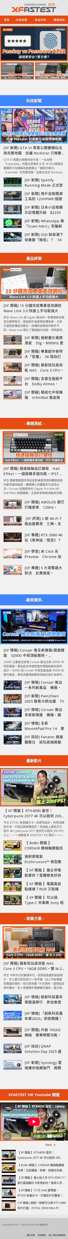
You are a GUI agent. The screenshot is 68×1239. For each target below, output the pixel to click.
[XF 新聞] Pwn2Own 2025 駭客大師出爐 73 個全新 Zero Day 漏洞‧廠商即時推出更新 (45, 699)
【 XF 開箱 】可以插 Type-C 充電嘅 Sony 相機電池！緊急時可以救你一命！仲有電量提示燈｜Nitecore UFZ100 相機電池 (44, 900)
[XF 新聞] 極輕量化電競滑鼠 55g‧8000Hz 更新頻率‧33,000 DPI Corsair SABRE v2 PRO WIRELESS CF (44, 340)
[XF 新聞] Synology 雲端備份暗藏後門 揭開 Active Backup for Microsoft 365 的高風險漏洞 (43, 1065)
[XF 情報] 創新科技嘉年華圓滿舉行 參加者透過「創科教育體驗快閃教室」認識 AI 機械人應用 (44, 1000)
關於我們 (31, 1235)
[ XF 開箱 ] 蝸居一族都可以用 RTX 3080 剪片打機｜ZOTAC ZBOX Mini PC (41, 1205)
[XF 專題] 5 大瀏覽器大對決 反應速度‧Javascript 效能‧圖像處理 (43, 570)
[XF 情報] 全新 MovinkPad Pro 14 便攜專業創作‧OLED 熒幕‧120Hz (44, 726)
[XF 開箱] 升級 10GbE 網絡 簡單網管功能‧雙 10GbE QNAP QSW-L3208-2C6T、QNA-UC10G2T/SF (43, 1032)
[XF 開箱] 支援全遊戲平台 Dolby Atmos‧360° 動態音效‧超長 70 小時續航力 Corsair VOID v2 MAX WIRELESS (44, 381)
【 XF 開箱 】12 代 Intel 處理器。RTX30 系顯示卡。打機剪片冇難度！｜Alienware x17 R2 (41, 1193)
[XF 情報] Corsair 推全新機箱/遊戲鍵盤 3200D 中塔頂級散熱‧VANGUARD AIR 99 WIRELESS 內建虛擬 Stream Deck (34, 653)
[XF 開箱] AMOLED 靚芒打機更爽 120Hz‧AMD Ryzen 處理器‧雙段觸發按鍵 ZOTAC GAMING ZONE (45, 505)
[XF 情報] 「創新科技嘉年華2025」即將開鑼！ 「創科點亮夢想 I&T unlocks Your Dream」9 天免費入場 (45, 1016)
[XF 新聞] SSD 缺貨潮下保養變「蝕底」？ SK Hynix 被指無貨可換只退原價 (44, 237)
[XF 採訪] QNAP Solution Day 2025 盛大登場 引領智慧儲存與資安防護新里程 (43, 1049)
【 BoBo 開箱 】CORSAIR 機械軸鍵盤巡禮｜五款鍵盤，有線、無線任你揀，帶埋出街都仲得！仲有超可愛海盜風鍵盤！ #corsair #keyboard (44, 846)
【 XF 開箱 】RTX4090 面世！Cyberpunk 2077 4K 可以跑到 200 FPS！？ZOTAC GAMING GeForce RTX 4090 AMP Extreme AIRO (32, 813)
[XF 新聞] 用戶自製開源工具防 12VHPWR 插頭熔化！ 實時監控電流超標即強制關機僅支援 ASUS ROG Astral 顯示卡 (44, 196)
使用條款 (42, 1235)
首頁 (7, 19)
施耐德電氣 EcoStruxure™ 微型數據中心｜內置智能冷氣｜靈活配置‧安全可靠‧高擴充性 (43, 859)
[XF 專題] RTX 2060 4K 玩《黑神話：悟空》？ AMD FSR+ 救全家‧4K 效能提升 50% (45, 538)
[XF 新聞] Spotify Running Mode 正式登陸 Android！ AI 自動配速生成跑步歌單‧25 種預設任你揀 (44, 183)
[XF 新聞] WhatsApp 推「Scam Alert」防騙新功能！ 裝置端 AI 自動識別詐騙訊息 (44, 224)
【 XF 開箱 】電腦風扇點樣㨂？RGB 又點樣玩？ (43, 886)
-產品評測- (40, 19)
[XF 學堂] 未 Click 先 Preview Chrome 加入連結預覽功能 (43, 554)
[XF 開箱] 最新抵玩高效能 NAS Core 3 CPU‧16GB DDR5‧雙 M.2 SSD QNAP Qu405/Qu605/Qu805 (44, 368)
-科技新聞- (21, 19)
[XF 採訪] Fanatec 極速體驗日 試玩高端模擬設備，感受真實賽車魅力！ (44, 740)
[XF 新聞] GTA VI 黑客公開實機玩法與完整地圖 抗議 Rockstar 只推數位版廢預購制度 (32, 150)
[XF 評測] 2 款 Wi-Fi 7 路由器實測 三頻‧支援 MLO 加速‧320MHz (44, 521)
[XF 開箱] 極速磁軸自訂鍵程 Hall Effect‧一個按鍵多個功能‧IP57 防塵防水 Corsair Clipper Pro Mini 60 (33, 471)
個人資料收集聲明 (57, 1235)
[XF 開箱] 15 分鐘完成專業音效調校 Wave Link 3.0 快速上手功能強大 (34, 308)
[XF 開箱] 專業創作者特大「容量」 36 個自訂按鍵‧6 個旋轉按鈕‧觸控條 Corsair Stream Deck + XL (44, 354)
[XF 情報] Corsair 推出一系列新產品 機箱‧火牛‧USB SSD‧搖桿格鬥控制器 (43, 685)
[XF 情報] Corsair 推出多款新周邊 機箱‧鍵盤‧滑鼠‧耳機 (43, 712)
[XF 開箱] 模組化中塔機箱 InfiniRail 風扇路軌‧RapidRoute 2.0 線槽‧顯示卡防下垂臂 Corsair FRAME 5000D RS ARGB (44, 395)
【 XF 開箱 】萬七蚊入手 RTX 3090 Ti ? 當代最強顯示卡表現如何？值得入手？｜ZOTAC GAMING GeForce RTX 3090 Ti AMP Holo (41, 1180)
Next (51, 1145)
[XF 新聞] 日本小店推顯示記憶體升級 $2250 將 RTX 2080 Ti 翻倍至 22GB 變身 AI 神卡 (44, 210)
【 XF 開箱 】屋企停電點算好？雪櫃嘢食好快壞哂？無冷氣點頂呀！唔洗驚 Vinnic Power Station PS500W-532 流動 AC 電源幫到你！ (43, 873)
